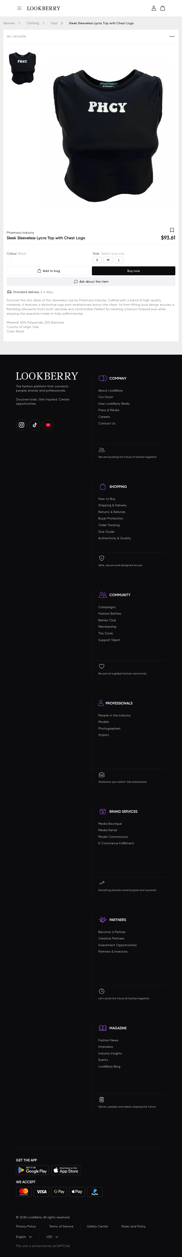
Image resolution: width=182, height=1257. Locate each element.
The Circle (105, 633)
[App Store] (66, 1170)
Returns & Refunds (111, 512)
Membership (107, 626)
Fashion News (108, 1040)
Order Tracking (109, 525)
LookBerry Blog (109, 1066)
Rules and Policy (134, 1226)
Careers (104, 416)
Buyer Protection (110, 518)
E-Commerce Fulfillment (116, 843)
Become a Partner (111, 932)
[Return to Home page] (43, 8)
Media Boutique (110, 823)
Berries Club (107, 620)
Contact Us (106, 423)
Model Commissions (113, 837)
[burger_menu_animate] (19, 8)
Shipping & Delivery (112, 505)
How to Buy (106, 499)
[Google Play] (32, 1170)
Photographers (109, 728)
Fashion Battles (109, 613)
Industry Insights (110, 1053)
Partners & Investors (113, 951)
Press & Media (108, 410)
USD (49, 1237)
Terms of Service (61, 1226)
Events (103, 1060)
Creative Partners (111, 938)
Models (103, 722)
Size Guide (106, 531)
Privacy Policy (26, 1226)
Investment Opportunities (117, 945)
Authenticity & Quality (114, 538)
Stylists (103, 735)
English (21, 1237)
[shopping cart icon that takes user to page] (162, 8)
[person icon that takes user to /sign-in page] (153, 8)
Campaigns (107, 607)
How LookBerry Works (114, 403)
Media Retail (107, 830)
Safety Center (97, 1226)
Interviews (105, 1046)
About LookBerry (110, 390)
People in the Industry (114, 715)
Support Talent (109, 640)
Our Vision (105, 397)
